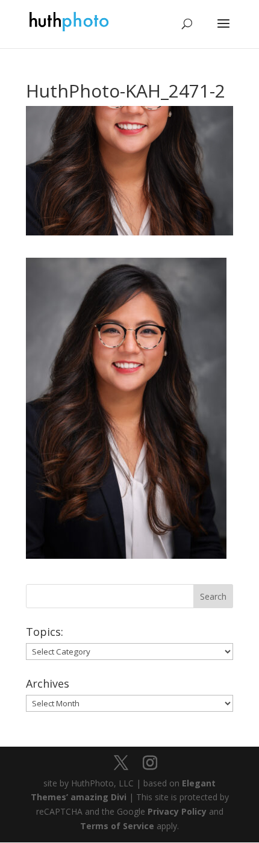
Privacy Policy (177, 811)
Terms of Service (117, 826)
